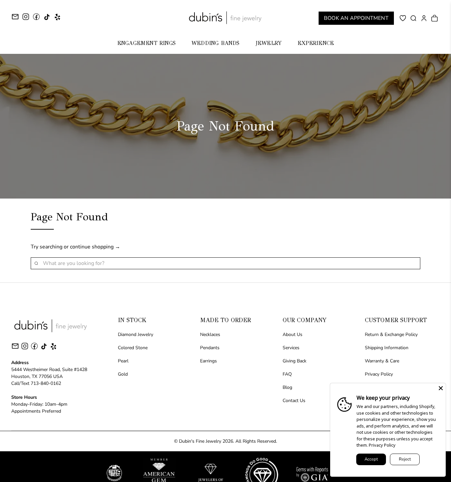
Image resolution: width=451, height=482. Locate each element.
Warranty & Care (382, 361)
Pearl (123, 361)
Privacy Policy (379, 374)
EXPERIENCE (315, 43)
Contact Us (294, 400)
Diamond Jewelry (135, 334)
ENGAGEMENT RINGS (146, 43)
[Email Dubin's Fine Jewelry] (15, 18)
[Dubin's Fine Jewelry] (225, 17)
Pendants (210, 348)
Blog (287, 387)
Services (291, 348)
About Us (292, 334)
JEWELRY (269, 43)
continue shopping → (95, 246)
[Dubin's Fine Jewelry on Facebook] (36, 19)
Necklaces (210, 334)
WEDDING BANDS (215, 43)
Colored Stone (133, 348)
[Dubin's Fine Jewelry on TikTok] (47, 19)
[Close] (440, 388)
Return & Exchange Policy (391, 334)
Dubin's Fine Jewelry (200, 441)
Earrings (208, 361)
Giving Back (294, 361)
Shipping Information (386, 348)
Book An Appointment (356, 18)
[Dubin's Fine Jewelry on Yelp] (57, 19)
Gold (123, 374)
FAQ (287, 374)
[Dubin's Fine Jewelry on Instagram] (26, 19)
